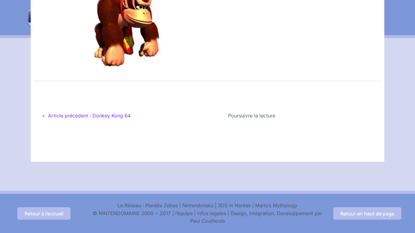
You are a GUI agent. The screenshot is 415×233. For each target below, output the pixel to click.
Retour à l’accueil (44, 214)
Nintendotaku (197, 205)
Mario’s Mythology (276, 205)
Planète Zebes (161, 205)
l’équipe (184, 213)
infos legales (211, 213)
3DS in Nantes (234, 205)
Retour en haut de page (367, 214)
